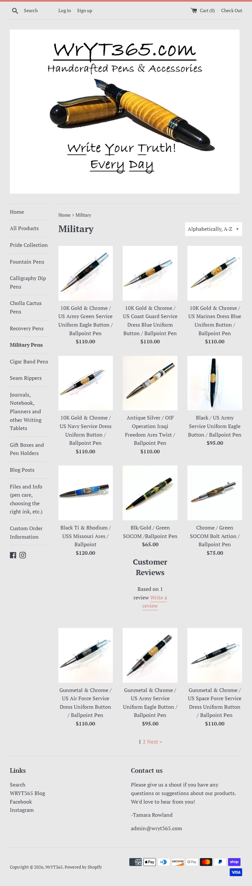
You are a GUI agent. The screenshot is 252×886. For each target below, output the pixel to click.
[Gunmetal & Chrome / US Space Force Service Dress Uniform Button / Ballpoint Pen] (214, 655)
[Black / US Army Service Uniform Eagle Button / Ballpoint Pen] (214, 383)
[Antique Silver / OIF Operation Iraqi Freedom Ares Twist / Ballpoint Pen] (150, 383)
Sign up (84, 10)
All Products (24, 228)
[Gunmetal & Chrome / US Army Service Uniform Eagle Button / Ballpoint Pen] (150, 655)
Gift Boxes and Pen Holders (27, 449)
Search (17, 784)
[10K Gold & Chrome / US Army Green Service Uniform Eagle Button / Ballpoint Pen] (85, 273)
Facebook (21, 801)
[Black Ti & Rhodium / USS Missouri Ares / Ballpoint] (85, 492)
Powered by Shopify (83, 867)
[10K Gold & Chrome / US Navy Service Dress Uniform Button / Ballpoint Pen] (85, 383)
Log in (64, 10)
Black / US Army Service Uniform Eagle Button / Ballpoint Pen (215, 426)
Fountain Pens (27, 261)
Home (17, 211)
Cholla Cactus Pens (26, 307)
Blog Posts (22, 469)
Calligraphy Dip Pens (28, 282)
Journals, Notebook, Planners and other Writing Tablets (25, 411)
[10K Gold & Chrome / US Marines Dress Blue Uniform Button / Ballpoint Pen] (214, 273)
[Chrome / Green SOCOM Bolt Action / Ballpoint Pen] (214, 492)
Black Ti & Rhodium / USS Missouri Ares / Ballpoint (85, 536)
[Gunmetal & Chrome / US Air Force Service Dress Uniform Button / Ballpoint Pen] (85, 655)
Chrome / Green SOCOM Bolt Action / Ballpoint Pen (215, 536)
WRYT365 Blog (27, 793)
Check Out (231, 10)
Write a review (154, 602)
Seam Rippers (26, 377)
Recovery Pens (27, 328)
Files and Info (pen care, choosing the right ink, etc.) (26, 499)
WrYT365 (54, 867)
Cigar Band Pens (29, 361)
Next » (154, 741)
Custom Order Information (26, 532)
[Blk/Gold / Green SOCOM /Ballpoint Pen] (150, 492)
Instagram (22, 809)
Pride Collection (29, 245)
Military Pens (26, 344)
